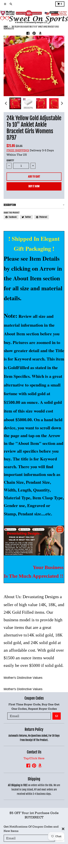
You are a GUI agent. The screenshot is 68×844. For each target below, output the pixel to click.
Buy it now (34, 186)
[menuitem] (15, 103)
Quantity (10, 160)
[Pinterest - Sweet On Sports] (34, 33)
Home (6, 26)
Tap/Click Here (34, 758)
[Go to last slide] (6, 103)
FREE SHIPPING (18, 150)
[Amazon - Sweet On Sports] (40, 33)
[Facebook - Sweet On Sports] (28, 33)
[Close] (63, 829)
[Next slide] (61, 103)
